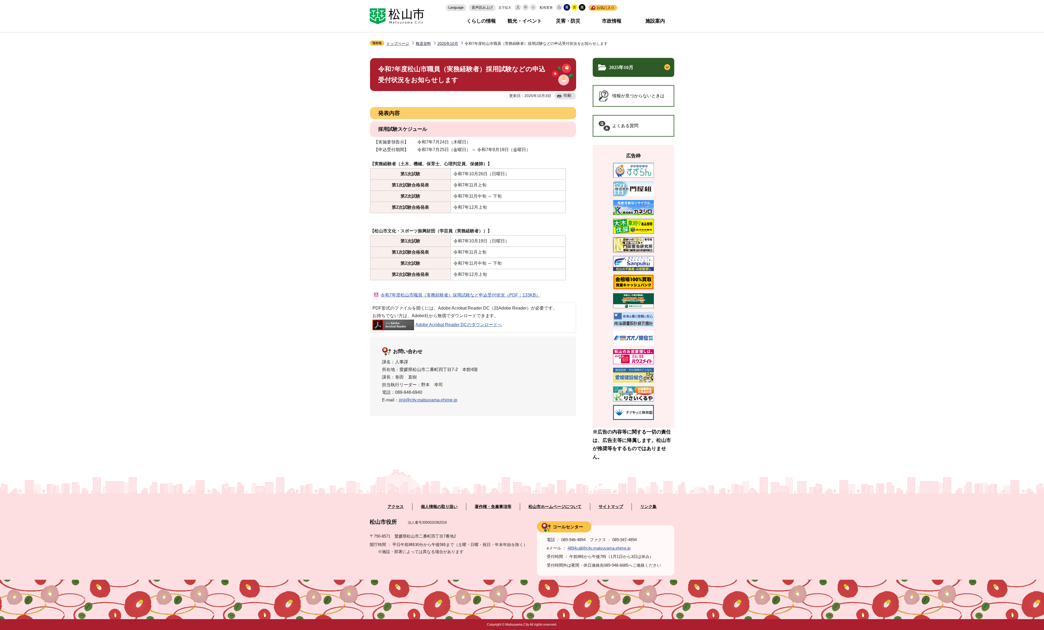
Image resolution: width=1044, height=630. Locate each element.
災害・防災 (568, 21)
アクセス (395, 506)
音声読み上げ (482, 7)
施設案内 (655, 21)
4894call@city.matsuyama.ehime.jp (598, 548)
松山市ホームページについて (555, 506)
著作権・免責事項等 (493, 506)
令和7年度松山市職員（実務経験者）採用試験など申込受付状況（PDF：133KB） (460, 295)
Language (456, 7)
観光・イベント (525, 21)
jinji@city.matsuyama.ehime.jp (428, 400)
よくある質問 (625, 125)
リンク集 (648, 506)
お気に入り (605, 8)
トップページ (397, 43)
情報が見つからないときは (638, 95)
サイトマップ (611, 506)
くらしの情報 (481, 21)
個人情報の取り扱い (439, 506)
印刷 (567, 95)
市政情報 (612, 21)
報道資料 (423, 43)
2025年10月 (447, 43)
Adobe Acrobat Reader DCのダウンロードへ (458, 324)
